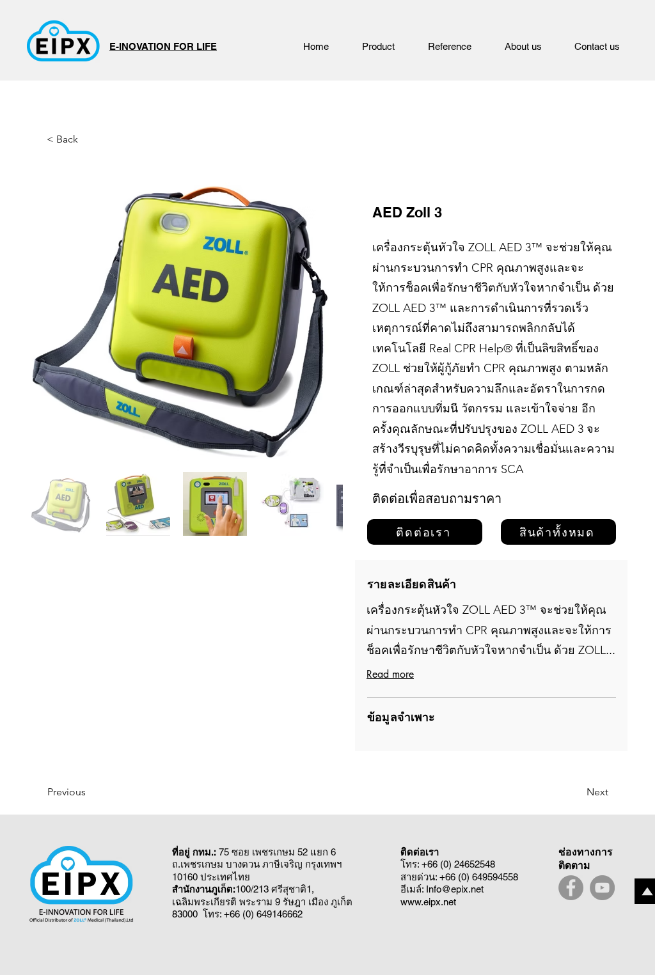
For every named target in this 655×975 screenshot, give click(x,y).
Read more (390, 674)
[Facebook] (570, 887)
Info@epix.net (455, 889)
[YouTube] (602, 887)
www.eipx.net (428, 901)
